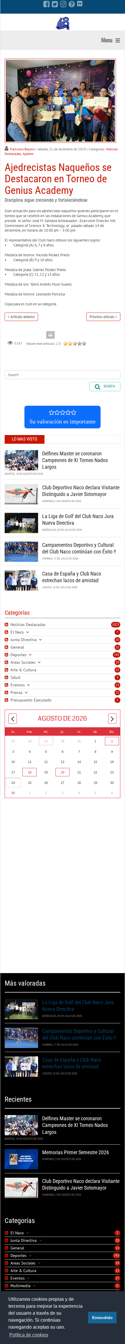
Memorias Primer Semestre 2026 (75, 1152)
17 (117, 1278)
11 (117, 647)
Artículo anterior (22, 317)
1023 (115, 625)
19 (117, 662)
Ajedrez (28, 153)
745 (116, 655)
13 (117, 685)
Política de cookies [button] (28, 1334)
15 (117, 670)
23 (117, 692)
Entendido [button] (102, 1317)
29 (46, 741)
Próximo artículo (102, 317)
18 (29, 772)
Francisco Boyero (22, 149)
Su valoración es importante (62, 421)
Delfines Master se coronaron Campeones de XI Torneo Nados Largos (75, 460)
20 (117, 640)
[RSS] (7, 624)
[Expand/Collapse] (27, 632)
